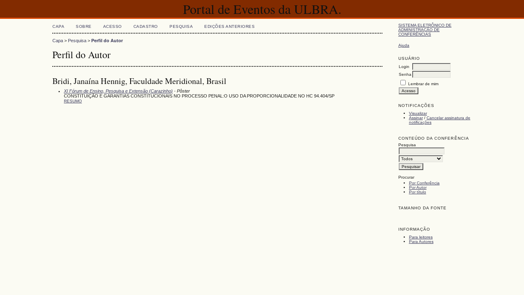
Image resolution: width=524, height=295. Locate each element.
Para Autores (421, 241)
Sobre (84, 26)
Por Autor (418, 187)
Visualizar (418, 113)
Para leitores (421, 237)
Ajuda (403, 45)
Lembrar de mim (423, 84)
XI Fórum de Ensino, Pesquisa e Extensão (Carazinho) (118, 90)
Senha (405, 74)
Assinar (416, 118)
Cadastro (145, 26)
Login (404, 66)
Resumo (73, 101)
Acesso (112, 26)
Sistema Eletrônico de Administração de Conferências (425, 29)
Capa (58, 26)
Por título (417, 192)
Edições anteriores (229, 26)
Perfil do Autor (107, 40)
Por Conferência (424, 183)
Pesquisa (181, 26)
